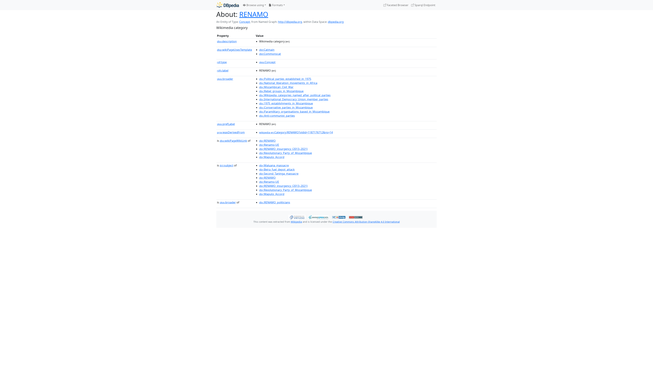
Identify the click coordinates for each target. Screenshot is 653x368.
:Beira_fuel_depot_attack (277, 169)
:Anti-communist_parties (277, 116)
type (222, 62)
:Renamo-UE (269, 145)
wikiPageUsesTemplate (234, 50)
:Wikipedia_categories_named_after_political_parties (295, 95)
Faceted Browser (397, 5)
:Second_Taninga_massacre (278, 173)
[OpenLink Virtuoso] (296, 217)
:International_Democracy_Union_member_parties (293, 99)
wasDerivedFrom (231, 132)
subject (226, 165)
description (227, 41)
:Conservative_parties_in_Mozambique (286, 107)
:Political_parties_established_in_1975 (285, 79)
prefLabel (226, 124)
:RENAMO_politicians (274, 202)
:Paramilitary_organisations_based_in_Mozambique (294, 111)
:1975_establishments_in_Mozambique (286, 103)
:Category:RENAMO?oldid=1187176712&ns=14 (296, 132)
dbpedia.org (336, 22)
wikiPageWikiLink (233, 141)
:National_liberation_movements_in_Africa (288, 83)
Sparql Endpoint (424, 5)
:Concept (267, 62)
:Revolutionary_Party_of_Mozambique (285, 153)
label (222, 70)
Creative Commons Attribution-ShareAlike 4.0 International (366, 221)
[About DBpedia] (227, 5)
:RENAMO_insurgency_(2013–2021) (283, 149)
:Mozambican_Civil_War (276, 87)
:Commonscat (270, 54)
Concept (244, 22)
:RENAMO (267, 141)
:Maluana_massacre (274, 165)
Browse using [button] (255, 5)
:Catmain (266, 50)
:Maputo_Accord (271, 157)
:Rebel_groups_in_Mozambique (281, 91)
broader (225, 79)
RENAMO (253, 14)
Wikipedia (296, 221)
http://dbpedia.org (290, 22)
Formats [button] (277, 5)
